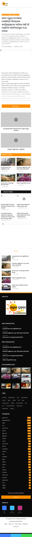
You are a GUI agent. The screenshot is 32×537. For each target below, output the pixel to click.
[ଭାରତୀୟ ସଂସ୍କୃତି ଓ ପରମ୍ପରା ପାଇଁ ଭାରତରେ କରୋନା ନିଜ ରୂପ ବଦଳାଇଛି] (8, 199)
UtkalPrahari (5, 408)
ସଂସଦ (3, 482)
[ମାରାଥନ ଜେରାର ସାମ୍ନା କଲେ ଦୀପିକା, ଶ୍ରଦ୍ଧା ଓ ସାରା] (24, 199)
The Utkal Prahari (10, 405)
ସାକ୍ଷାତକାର (5, 480)
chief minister (24, 397)
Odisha (12, 403)
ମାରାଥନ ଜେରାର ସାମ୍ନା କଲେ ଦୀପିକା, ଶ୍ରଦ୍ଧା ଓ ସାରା (23, 205)
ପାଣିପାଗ (4, 451)
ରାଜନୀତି (4, 430)
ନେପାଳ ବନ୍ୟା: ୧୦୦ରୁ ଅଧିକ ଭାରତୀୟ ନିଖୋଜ (7, 183)
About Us (11, 524)
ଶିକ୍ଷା (3, 459)
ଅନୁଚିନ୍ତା (4, 469)
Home (5, 524)
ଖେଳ (3, 454)
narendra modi (5, 403)
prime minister (19, 403)
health (14, 400)
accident (4, 397)
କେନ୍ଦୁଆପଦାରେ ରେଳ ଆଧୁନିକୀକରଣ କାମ (6, 168)
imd (19, 400)
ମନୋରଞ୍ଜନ (5, 449)
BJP (18, 397)
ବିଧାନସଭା (4, 472)
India (23, 400)
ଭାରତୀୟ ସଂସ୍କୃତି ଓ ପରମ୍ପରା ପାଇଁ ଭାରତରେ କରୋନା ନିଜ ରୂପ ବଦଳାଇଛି (8, 206)
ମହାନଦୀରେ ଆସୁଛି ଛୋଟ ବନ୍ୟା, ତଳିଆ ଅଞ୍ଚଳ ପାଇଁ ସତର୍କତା (24, 168)
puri (26, 403)
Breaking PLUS (5, 14)
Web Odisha (19, 521)
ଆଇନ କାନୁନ (5, 443)
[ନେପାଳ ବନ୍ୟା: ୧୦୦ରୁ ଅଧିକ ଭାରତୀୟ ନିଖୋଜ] (8, 177)
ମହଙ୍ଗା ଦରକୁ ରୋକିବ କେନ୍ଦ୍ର (23, 183)
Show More (15, 106)
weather (12, 408)
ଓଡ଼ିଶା (12, 14)
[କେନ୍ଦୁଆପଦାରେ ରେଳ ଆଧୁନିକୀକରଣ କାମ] (8, 162)
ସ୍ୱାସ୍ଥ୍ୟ (4, 436)
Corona (3, 400)
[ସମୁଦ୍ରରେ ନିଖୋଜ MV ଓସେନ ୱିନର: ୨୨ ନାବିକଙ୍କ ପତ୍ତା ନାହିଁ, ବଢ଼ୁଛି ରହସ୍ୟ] (26, 378)
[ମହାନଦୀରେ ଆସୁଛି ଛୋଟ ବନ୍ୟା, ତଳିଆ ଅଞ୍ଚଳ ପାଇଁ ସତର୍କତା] (24, 162)
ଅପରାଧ (4, 441)
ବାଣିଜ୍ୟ (4, 438)
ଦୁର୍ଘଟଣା (4, 446)
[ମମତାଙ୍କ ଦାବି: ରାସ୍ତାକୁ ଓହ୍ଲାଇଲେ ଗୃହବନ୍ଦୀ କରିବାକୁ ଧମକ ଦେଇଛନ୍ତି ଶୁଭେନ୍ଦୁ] (26, 386)
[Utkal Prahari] (4, 3)
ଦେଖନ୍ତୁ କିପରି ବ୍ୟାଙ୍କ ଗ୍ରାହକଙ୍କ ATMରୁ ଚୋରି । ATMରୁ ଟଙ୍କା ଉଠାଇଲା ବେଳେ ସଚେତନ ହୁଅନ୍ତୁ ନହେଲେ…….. (8, 216)
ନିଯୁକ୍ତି (4, 485)
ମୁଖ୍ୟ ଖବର (16, 14)
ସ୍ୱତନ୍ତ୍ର (4, 433)
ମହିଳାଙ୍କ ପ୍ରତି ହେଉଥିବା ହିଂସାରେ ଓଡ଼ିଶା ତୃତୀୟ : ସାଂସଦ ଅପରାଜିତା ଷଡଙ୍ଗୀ (23, 215)
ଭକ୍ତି (3, 467)
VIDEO (4, 488)
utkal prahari (19, 405)
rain (3, 405)
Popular (16, 251)
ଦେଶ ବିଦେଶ (5, 428)
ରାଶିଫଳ (4, 462)
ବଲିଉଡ (4, 464)
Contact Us (16, 526)
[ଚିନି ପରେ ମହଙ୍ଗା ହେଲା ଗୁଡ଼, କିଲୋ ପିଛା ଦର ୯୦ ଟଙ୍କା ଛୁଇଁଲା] (6, 386)
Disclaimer (25, 524)
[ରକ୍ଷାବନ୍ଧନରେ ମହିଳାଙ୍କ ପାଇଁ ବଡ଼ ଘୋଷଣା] (6, 287)
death (9, 400)
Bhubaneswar (11, 397)
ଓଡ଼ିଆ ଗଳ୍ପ (5, 475)
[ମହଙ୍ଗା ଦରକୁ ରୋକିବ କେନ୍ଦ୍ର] (24, 177)
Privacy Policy (18, 524)
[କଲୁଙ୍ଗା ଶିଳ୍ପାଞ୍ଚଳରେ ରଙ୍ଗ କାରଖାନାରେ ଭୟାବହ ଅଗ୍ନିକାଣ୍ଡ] (16, 386)
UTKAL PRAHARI (8, 46)
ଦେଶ (3, 425)
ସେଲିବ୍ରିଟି (4, 456)
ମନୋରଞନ (4, 477)
